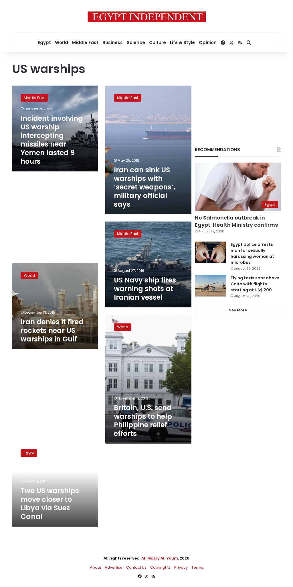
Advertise (113, 567)
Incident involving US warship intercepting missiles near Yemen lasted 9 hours (52, 140)
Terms (197, 567)
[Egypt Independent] (147, 16)
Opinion (208, 42)
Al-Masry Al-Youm (159, 558)
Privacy (181, 567)
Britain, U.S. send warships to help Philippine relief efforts (143, 420)
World (61, 42)
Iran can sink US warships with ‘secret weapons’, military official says (144, 187)
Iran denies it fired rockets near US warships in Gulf (52, 330)
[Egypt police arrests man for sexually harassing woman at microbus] (210, 252)
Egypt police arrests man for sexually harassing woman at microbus (252, 253)
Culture (157, 42)
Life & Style (182, 42)
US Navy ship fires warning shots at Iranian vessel (145, 288)
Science (136, 42)
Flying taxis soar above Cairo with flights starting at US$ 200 (255, 284)
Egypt (44, 42)
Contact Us (136, 567)
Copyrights (160, 567)
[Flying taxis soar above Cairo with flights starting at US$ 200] (210, 286)
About (95, 567)
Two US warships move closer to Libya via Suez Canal (50, 503)
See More (238, 310)
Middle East (85, 42)
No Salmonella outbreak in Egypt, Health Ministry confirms (236, 221)
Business (112, 42)
